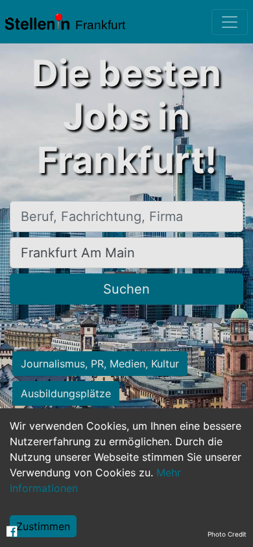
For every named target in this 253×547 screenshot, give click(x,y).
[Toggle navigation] (229, 22)
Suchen (126, 289)
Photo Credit (227, 534)
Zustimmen (43, 526)
